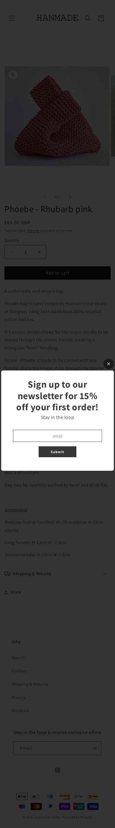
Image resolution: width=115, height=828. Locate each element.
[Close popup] (109, 364)
